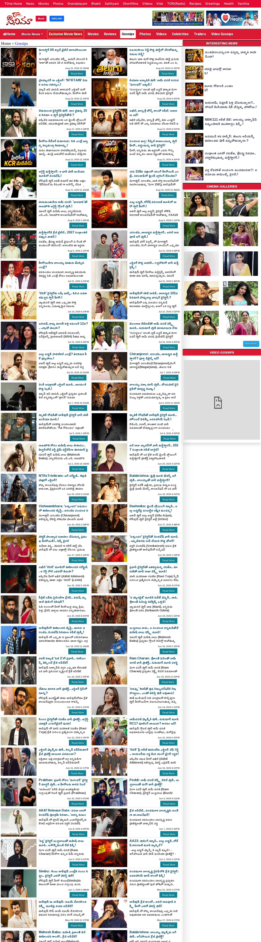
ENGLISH (57, 18)
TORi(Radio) (176, 4)
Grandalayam (77, 4)
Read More (77, 73)
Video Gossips (222, 34)
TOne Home (13, 4)
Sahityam (112, 4)
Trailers (200, 34)
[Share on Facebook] (42, 72)
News (30, 4)
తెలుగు (41, 18)
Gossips (128, 34)
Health (229, 4)
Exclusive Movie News (65, 34)
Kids (160, 4)
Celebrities (180, 34)
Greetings (212, 4)
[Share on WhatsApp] (49, 72)
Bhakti (96, 4)
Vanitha (243, 4)
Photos (58, 4)
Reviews (110, 34)
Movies (43, 4)
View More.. (251, 343)
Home (10, 34)
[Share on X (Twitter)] (56, 72)
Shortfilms (130, 4)
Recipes (195, 4)
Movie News (30, 34)
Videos (147, 4)
